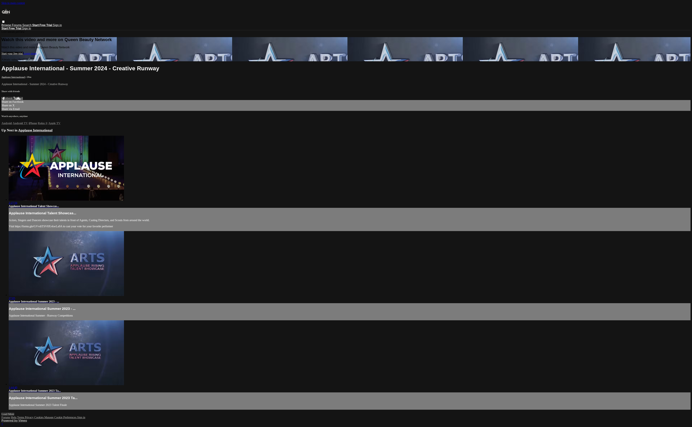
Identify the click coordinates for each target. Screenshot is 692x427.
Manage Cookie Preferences (60, 417)
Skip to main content (13, 3)
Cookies (39, 417)
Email (19, 98)
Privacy (29, 417)
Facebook (7, 98)
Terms (21, 417)
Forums (17, 25)
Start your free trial (12, 53)
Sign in (57, 25)
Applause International (13, 77)
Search (27, 25)
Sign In (26, 28)
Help (14, 417)
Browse (6, 25)
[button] (3, 22)
